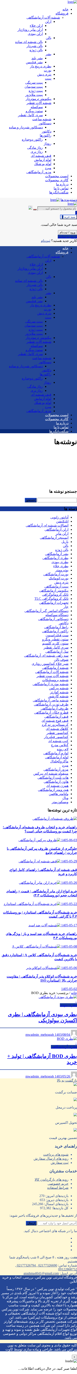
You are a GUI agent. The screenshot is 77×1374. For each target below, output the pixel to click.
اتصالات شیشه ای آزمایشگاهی (47, 525)
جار (66, 607)
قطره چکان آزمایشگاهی (51, 712)
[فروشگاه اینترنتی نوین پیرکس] (72, 2)
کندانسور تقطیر (57, 733)
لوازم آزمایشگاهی (55, 753)
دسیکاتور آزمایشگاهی (53, 619)
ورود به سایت (67, 236)
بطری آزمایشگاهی (55, 558)
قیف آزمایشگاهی (56, 716)
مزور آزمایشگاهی (55, 769)
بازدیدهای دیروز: (56, 1200)
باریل (64, 541)
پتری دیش (61, 582)
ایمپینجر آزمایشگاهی (54, 537)
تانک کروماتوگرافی (55, 594)
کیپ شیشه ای (58, 741)
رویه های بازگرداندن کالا (51, 1179)
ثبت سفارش (59, 1162)
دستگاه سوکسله (56, 615)
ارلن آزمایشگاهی (56, 529)
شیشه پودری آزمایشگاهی (50, 684)
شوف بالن (61, 659)
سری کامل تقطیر (56, 647)
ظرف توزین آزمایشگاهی (51, 704)
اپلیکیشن (62, 521)
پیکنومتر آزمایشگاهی (53, 590)
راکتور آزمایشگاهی (55, 631)
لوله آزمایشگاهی (56, 757)
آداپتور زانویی (59, 517)
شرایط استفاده (57, 1187)
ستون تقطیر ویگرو (55, 639)
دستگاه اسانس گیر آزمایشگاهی (46, 611)
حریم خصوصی (58, 1183)
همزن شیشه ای (57, 785)
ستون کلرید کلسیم (55, 643)
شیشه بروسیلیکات (55, 680)
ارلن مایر (62, 533)
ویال (65, 798)
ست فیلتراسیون (57, 635)
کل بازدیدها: (59, 1208)
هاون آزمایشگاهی (56, 781)
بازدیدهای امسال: (55, 1204)
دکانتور (63, 623)
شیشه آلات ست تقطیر (52, 676)
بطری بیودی (59, 562)
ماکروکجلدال (59, 761)
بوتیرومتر (61, 570)
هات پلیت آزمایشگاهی (52, 777)
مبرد (65, 765)
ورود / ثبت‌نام (67, 232)
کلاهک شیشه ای (57, 729)
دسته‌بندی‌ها (69, 200)
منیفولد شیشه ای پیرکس (50, 773)
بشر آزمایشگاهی (56, 554)
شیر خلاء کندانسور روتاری (50, 663)
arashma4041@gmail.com (41, 1273)
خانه (74, 993)
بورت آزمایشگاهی (55, 574)
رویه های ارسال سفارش (51, 1158)
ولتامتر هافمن (58, 794)
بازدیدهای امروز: (56, 1196)
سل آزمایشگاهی (56, 651)
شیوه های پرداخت (55, 1154)
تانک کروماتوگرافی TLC (51, 598)
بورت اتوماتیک (58, 578)
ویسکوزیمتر (60, 802)
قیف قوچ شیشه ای (54, 720)
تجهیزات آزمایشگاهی (53, 602)
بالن (65, 546)
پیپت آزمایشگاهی (56, 586)
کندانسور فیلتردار (56, 737)
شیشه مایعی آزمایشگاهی (50, 700)
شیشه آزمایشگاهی (55, 668)
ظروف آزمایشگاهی (54, 708)
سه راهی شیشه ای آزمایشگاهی (46, 655)
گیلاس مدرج (59, 745)
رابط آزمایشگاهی (56, 627)
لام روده (62, 749)
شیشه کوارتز (59, 692)
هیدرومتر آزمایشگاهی (53, 790)
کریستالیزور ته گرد (55, 724)
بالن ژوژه (61, 550)
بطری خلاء (60, 566)
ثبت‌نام (45, 241)
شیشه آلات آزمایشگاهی (51, 672)
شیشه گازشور (58, 696)
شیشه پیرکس (58, 688)
